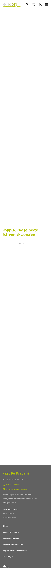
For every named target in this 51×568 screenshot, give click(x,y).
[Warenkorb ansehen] (34, 4)
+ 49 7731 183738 (13, 484)
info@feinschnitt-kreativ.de (16, 489)
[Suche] (27, 5)
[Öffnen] (46, 4)
